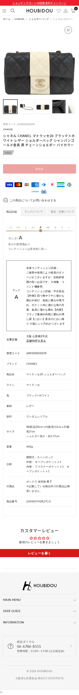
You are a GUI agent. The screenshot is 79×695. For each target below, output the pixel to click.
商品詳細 (11, 211)
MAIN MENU (12, 600)
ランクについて (34, 211)
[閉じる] (1, 692)
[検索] (13, 11)
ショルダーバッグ (39, 19)
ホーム (7, 19)
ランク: (28, 242)
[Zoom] (68, 30)
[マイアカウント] (65, 10)
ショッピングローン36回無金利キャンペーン (39, 3)
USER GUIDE (11, 611)
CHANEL (20, 19)
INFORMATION (13, 622)
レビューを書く (39, 553)
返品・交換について (62, 211)
